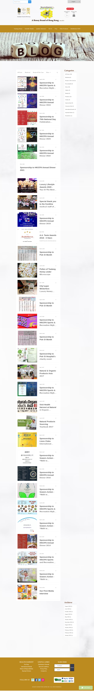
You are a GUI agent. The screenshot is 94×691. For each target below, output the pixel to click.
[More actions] (56, 79)
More (47, 72)
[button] (57, 72)
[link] (74, 15)
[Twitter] (39, 680)
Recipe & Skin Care (38, 72)
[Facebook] (36, 680)
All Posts (19, 72)
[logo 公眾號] (32, 680)
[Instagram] (43, 680)
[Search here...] (29, 1)
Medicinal (27, 72)
